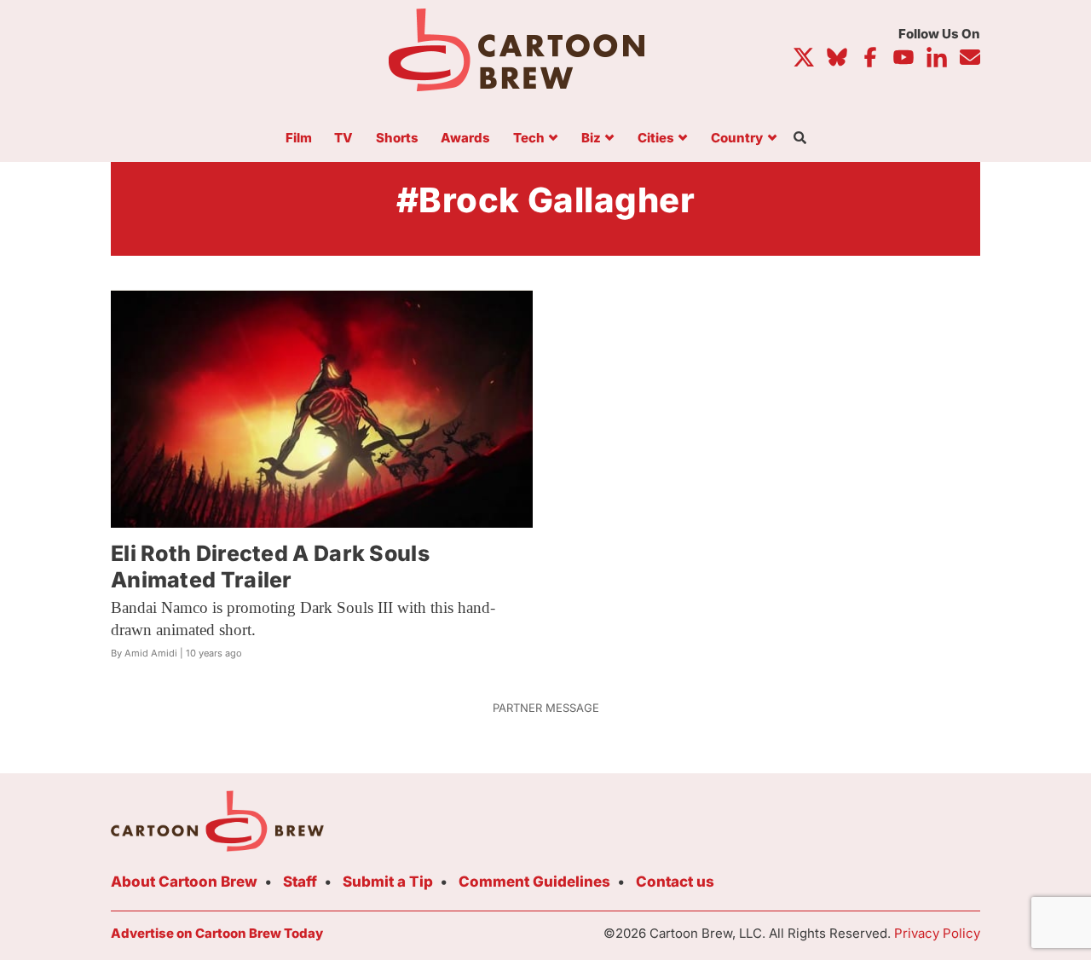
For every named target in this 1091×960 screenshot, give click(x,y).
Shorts (397, 138)
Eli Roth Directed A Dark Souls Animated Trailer (270, 567)
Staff (300, 881)
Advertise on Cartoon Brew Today (217, 933)
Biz (591, 138)
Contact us (675, 881)
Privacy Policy (937, 933)
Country (737, 138)
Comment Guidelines (534, 881)
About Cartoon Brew (184, 881)
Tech (529, 138)
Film (299, 138)
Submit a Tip (388, 881)
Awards (465, 138)
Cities (656, 138)
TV (343, 138)
